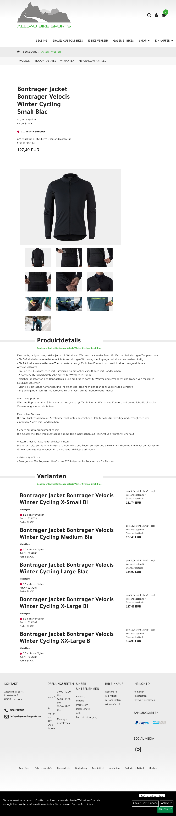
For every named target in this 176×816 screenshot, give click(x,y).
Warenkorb (111, 692)
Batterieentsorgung (86, 717)
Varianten (67, 61)
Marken (153, 768)
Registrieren (140, 696)
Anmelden (139, 692)
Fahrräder (24, 768)
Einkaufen (162, 41)
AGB (78, 713)
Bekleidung (30, 52)
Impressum (82, 705)
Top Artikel (111, 696)
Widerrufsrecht (113, 704)
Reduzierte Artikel (134, 768)
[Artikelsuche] (149, 16)
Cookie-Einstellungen (145, 803)
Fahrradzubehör (43, 768)
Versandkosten (113, 700)
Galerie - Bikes (123, 41)
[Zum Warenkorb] (164, 16)
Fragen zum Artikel (92, 61)
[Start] (18, 52)
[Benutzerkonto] (156, 15)
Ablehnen (166, 803)
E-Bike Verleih (98, 41)
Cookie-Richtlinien (82, 804)
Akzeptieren (165, 809)
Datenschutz (83, 709)
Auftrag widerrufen (152, 796)
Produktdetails (45, 61)
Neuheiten (114, 768)
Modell (24, 61)
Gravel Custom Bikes (67, 41)
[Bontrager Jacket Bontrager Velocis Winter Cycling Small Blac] (70, 207)
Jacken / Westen (51, 52)
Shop (143, 41)
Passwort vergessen (144, 700)
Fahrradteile (63, 768)
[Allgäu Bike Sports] (44, 14)
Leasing (41, 41)
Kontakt (80, 697)
